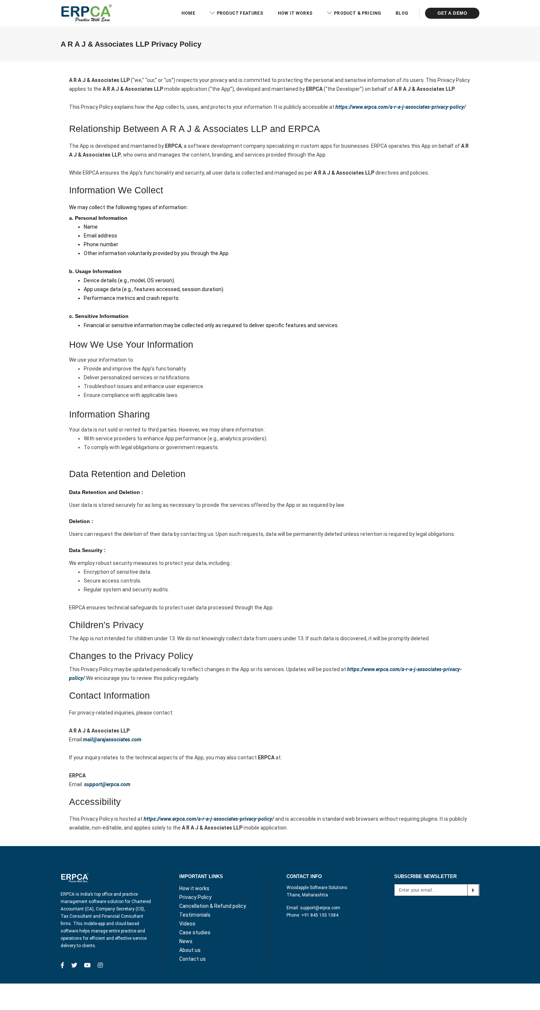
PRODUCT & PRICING (357, 13)
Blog (402, 13)
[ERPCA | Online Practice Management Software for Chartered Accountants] (86, 13)
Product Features (240, 13)
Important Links (201, 876)
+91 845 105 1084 (319, 915)
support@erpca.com (320, 907)
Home (188, 13)
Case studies (194, 932)
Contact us (192, 959)
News (185, 941)
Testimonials (194, 915)
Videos (187, 924)
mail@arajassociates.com (112, 739)
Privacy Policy (195, 897)
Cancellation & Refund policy (212, 906)
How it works (295, 13)
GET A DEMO (452, 13)
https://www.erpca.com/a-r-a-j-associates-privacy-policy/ (400, 107)
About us (190, 950)
